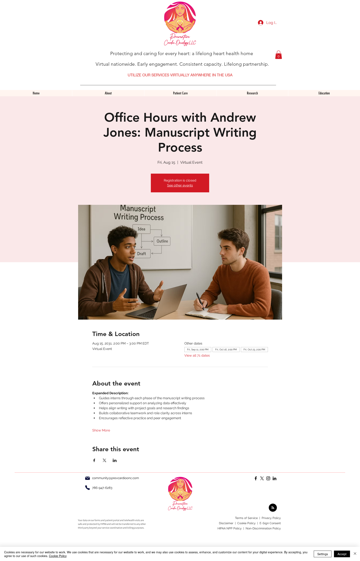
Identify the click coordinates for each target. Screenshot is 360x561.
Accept (342, 554)
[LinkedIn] (274, 478)
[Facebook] (255, 478)
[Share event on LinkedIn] (115, 460)
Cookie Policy (58, 556)
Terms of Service (247, 518)
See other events (180, 185)
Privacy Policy (271, 518)
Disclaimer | (228, 523)
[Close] (355, 554)
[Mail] (87, 478)
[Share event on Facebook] (94, 460)
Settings (322, 554)
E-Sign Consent (270, 523)
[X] (262, 478)
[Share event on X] (104, 460)
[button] (278, 55)
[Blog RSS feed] (273, 508)
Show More (101, 430)
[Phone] (87, 487)
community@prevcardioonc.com (115, 478)
